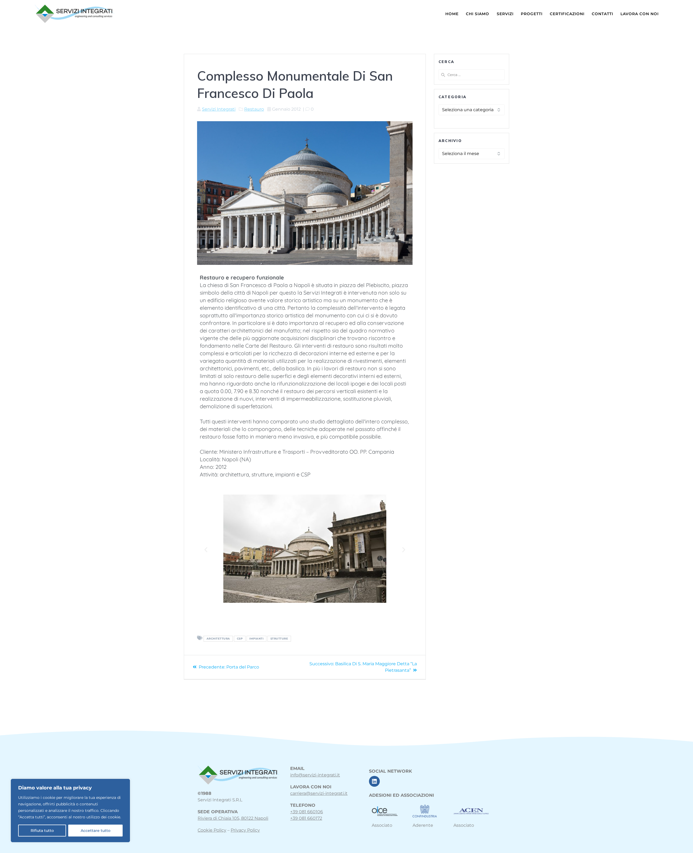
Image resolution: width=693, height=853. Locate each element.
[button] (205, 549)
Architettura (218, 638)
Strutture (279, 638)
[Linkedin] (374, 781)
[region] (70, 810)
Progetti (531, 13)
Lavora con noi (639, 13)
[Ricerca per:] (472, 74)
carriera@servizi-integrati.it (319, 793)
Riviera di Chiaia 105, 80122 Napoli (233, 818)
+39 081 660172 (306, 818)
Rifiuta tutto (42, 830)
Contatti (602, 13)
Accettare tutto (95, 830)
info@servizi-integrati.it (315, 775)
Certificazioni (567, 13)
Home (452, 13)
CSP (240, 638)
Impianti (256, 638)
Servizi (505, 13)
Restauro (254, 109)
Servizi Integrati (219, 109)
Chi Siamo (477, 13)
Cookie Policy (212, 830)
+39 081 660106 (306, 811)
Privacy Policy (245, 830)
